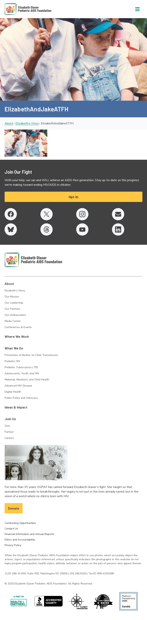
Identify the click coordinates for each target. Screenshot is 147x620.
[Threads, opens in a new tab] (46, 229)
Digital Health (13, 392)
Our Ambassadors (15, 315)
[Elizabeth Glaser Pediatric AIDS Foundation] (33, 259)
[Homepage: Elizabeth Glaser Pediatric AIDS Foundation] (18, 9)
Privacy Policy (13, 545)
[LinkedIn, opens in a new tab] (118, 229)
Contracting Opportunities (20, 523)
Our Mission (12, 296)
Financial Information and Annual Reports (29, 534)
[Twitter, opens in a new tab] (46, 214)
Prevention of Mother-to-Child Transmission (31, 355)
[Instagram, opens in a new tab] (82, 214)
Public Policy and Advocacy (21, 398)
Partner (9, 432)
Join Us (10, 419)
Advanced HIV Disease (18, 385)
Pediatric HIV (12, 361)
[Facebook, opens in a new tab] (11, 214)
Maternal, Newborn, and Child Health (27, 379)
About (9, 123)
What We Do (14, 348)
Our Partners (12, 309)
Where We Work (17, 336)
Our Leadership (14, 303)
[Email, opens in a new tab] (118, 214)
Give (7, 426)
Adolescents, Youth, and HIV (22, 373)
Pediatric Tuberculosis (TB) (21, 367)
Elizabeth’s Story (27, 123)
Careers (9, 438)
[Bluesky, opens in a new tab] (11, 229)
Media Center (13, 321)
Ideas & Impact (16, 407)
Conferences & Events (18, 327)
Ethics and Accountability (20, 539)
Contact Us (11, 528)
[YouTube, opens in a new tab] (82, 229)
